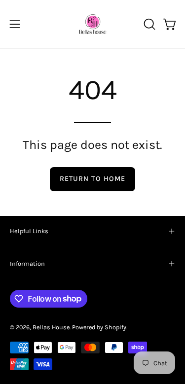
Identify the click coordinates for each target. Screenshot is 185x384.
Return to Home (92, 179)
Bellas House (51, 327)
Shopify (115, 327)
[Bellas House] (92, 23)
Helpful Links (29, 231)
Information (27, 263)
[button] (148, 24)
